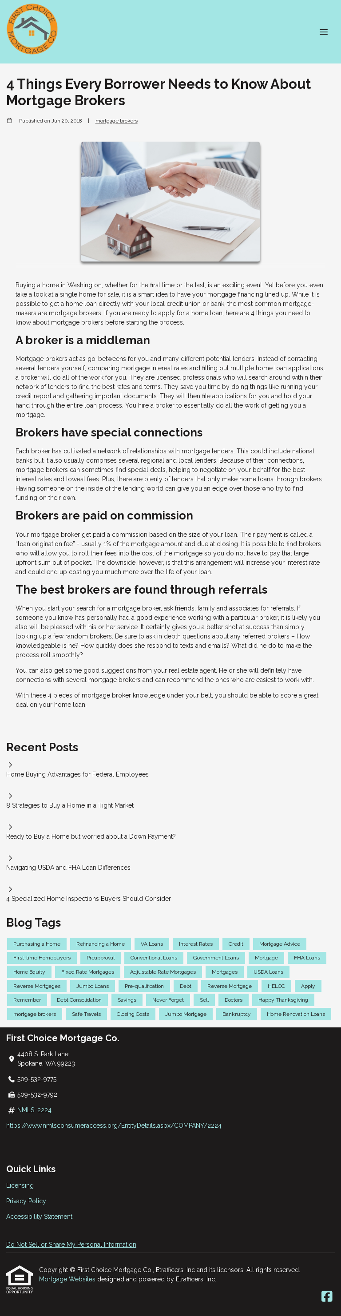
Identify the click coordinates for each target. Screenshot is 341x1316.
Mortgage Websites (68, 1279)
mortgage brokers (116, 121)
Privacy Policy (26, 1201)
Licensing (20, 1185)
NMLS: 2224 (34, 1110)
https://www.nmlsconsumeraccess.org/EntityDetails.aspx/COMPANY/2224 (114, 1125)
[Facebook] (327, 1297)
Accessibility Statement (39, 1216)
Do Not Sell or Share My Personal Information (71, 1244)
